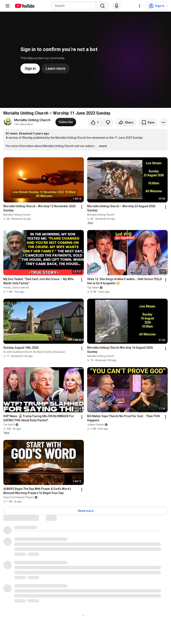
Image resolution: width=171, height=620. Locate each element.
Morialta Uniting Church (32, 120)
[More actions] (163, 122)
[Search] (102, 6)
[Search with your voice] (116, 6)
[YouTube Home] (24, 6)
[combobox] (75, 5)
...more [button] (102, 146)
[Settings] (139, 5)
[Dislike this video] (108, 122)
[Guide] (7, 5)
